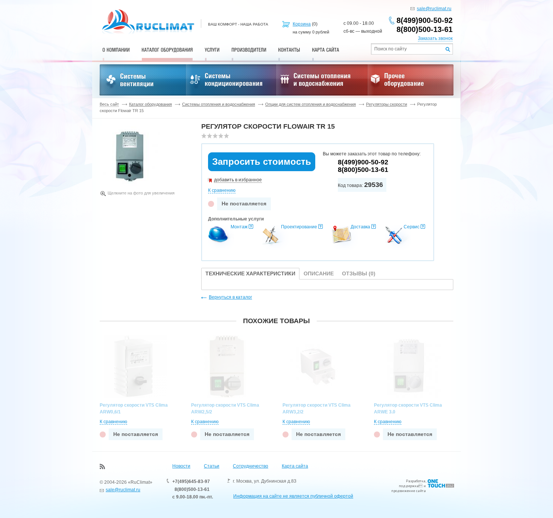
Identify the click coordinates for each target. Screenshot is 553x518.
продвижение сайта (408, 490)
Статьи (211, 466)
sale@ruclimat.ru (434, 8)
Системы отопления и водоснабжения (218, 104)
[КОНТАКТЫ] (289, 50)
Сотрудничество (250, 466)
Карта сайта (295, 466)
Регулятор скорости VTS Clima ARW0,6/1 (134, 409)
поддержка (409, 485)
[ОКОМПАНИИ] (116, 50)
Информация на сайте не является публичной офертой (293, 496)
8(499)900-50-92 (425, 20)
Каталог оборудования (150, 104)
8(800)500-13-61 (425, 29)
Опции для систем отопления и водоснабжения (310, 104)
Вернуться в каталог (230, 297)
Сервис (411, 226)
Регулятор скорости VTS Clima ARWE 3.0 (408, 409)
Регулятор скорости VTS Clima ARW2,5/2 (225, 409)
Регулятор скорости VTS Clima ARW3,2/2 (317, 409)
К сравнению (221, 190)
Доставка (360, 226)
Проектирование (299, 226)
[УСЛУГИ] (212, 50)
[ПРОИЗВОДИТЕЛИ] (248, 50)
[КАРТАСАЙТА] (325, 50)
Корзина (302, 24)
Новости (181, 466)
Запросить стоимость (261, 161)
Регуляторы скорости (386, 104)
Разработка (415, 481)
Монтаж (239, 226)
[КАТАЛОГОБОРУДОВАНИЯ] (167, 50)
